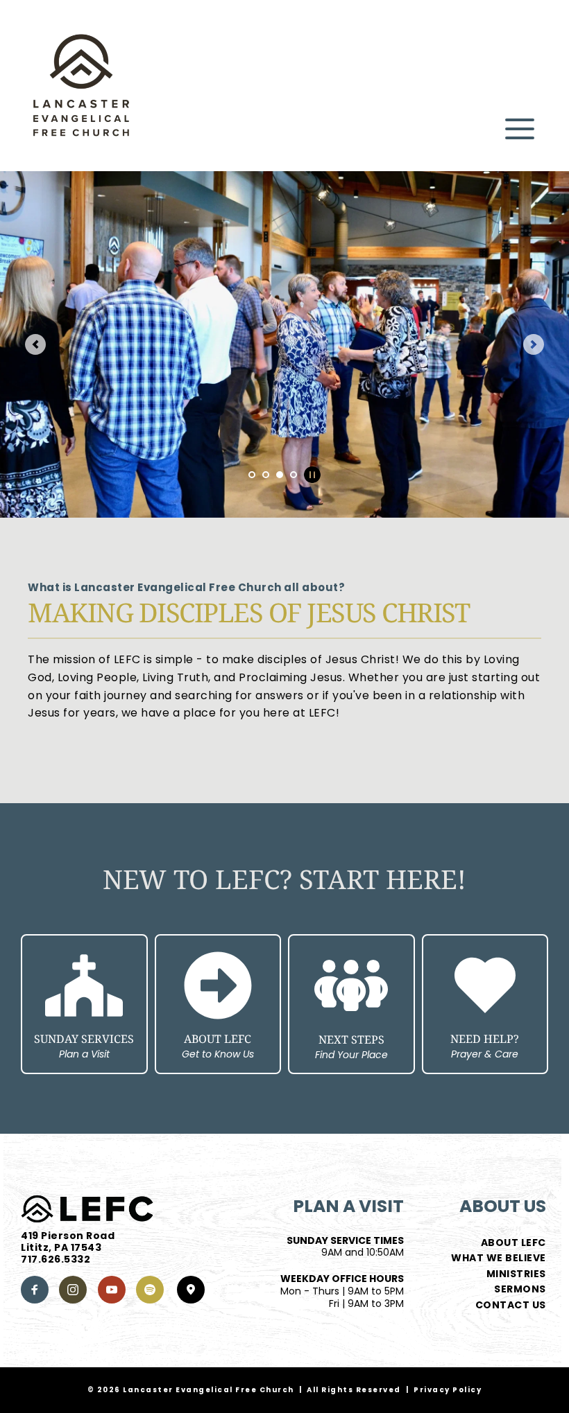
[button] (519, 128)
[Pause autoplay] (312, 474)
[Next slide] (533, 344)
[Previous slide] (35, 344)
